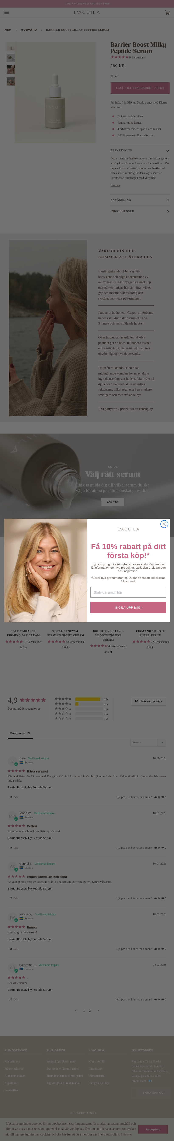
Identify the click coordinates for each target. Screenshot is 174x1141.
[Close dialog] (164, 524)
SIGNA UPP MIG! (128, 607)
